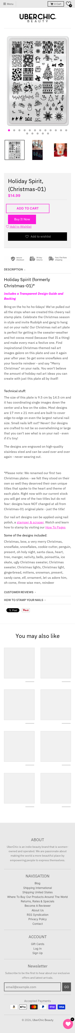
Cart (57, 3)
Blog (37, 883)
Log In (37, 948)
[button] (68, 3)
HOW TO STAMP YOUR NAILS (23, 600)
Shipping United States (37, 892)
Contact (37, 923)
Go (66, 987)
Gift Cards (37, 944)
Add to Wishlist (20, 227)
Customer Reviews (18, 592)
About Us (38, 910)
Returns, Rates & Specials (37, 901)
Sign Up (37, 953)
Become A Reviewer (38, 905)
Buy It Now (22, 219)
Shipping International (37, 887)
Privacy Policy (37, 919)
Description (13, 269)
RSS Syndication (37, 914)
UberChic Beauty (42, 1020)
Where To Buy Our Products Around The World (37, 896)
